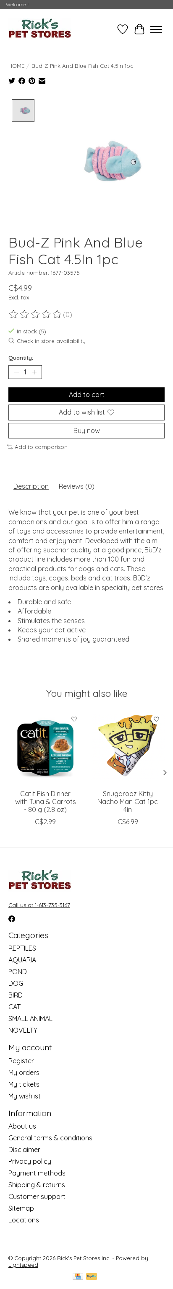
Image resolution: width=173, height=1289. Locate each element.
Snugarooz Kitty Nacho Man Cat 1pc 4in (127, 801)
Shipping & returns (36, 1185)
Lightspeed (23, 1264)
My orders (23, 1072)
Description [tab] (31, 486)
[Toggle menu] (156, 29)
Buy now (86, 430)
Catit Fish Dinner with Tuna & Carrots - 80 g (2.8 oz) (45, 801)
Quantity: (20, 357)
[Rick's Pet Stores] (39, 29)
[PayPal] (91, 1277)
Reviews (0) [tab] (76, 486)
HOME (16, 65)
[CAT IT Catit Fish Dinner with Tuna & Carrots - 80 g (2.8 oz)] (45, 748)
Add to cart (87, 394)
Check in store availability (51, 341)
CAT (14, 1007)
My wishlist (24, 1096)
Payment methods (37, 1173)
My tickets (23, 1084)
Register (21, 1061)
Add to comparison (41, 446)
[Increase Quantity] (34, 372)
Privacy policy (29, 1161)
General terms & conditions (50, 1138)
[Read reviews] (35, 314)
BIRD (15, 995)
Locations (23, 1220)
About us (22, 1126)
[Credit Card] (78, 1277)
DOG (15, 983)
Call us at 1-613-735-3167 (39, 905)
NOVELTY (22, 1030)
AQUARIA (22, 960)
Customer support (37, 1196)
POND (17, 971)
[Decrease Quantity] (16, 372)
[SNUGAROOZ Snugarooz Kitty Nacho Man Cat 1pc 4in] (128, 748)
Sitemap (21, 1208)
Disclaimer (24, 1149)
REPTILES (22, 948)
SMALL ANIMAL (30, 1018)
